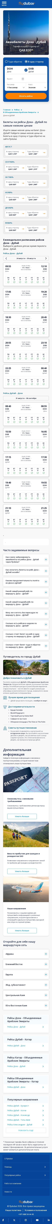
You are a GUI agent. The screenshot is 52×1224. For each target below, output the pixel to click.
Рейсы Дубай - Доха (16, 1045)
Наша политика (13, 1210)
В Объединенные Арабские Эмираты (19, 112)
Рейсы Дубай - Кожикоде (18, 1115)
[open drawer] (4, 3)
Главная (6, 110)
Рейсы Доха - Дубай (16, 1027)
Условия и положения (36, 1210)
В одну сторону (36, 62)
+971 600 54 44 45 (26, 1214)
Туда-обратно (15, 62)
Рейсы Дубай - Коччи (16, 1110)
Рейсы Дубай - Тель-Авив (18, 1120)
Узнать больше (22, 816)
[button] (26, 559)
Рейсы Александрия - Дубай (19, 1124)
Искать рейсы (26, 96)
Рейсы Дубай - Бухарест (18, 1106)
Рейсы (17, 110)
